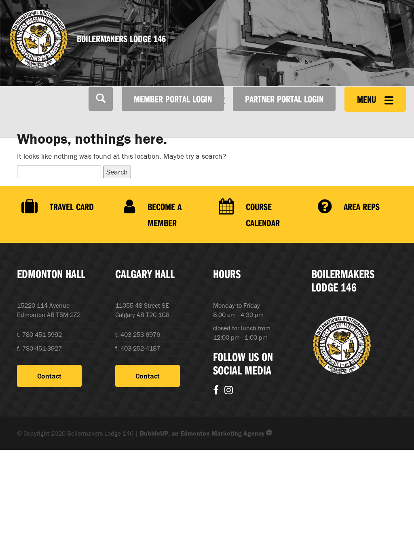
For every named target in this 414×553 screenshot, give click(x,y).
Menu (367, 99)
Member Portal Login (173, 99)
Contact (49, 376)
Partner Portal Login (284, 99)
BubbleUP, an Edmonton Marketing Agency (203, 433)
